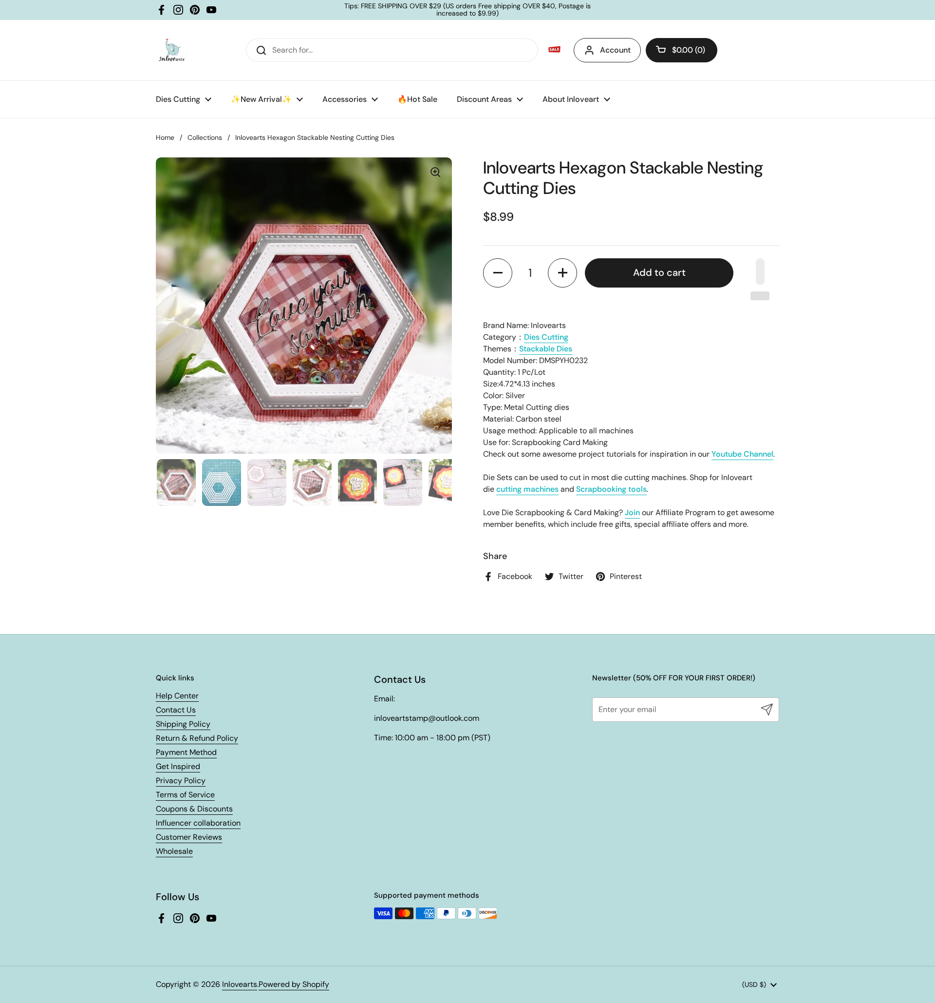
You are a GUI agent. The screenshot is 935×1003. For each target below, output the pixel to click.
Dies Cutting (546, 337)
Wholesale (174, 851)
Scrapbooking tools (611, 489)
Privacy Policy (181, 780)
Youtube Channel (742, 454)
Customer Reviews (189, 837)
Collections (204, 137)
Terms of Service (185, 795)
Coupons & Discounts (194, 809)
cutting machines (527, 489)
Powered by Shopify (294, 984)
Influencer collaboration (198, 823)
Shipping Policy (183, 724)
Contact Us (176, 710)
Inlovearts (239, 984)
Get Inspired (178, 766)
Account (615, 50)
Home (165, 137)
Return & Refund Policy (197, 738)
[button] (681, 50)
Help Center (177, 696)
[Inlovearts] (171, 50)
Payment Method (186, 752)
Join (632, 512)
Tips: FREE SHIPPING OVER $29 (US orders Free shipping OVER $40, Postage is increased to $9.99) (467, 10)
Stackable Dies (545, 349)
